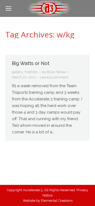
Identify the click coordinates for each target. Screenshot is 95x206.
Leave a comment (54, 77)
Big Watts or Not (30, 63)
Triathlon (31, 72)
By (54, 72)
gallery (17, 72)
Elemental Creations (57, 201)
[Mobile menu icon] (8, 8)
